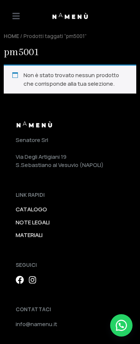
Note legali (33, 222)
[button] (16, 16)
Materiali (29, 235)
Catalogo (31, 209)
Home (11, 36)
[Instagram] (32, 280)
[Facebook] (20, 280)
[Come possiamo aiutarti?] (121, 325)
